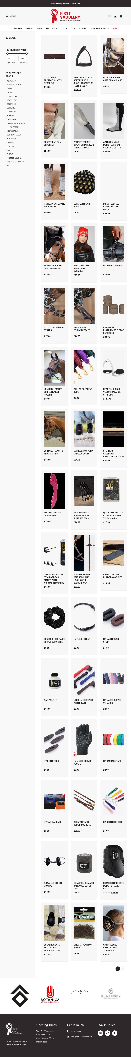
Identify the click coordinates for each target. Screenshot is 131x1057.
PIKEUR (10, 154)
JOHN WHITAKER (14, 135)
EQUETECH (11, 104)
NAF (8, 150)
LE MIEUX (11, 142)
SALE (115, 28)
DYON (9, 92)
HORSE (29, 28)
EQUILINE (11, 108)
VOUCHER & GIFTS (99, 28)
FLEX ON (10, 115)
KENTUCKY (11, 138)
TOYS (64, 28)
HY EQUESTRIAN (13, 127)
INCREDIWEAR (13, 131)
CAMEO (10, 88)
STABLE (83, 28)
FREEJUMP (11, 119)
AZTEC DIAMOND (14, 84)
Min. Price (11, 63)
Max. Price (23, 63)
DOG (73, 28)
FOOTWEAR (52, 28)
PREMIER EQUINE (14, 158)
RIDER (39, 28)
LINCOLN (10, 146)
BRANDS (18, 28)
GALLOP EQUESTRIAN (16, 123)
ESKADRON (11, 111)
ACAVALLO (11, 81)
